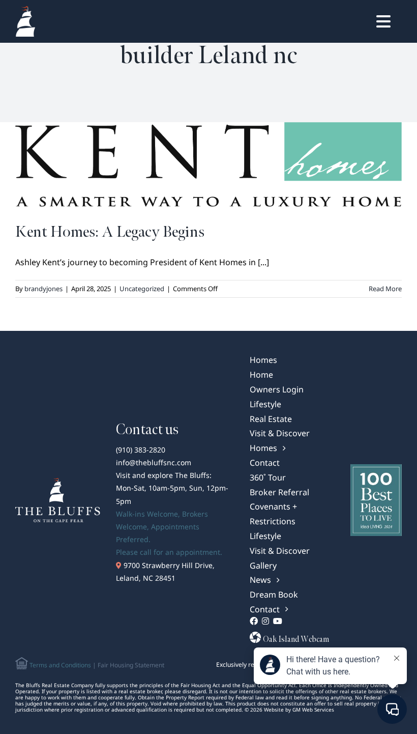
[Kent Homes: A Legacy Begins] (208, 164)
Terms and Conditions (59, 665)
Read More (385, 288)
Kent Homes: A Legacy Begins (109, 231)
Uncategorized (142, 288)
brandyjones (43, 288)
